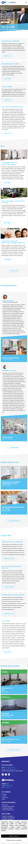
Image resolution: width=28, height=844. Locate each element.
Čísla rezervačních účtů (8, 809)
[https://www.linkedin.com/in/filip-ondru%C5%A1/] (9, 774)
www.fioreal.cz (7, 787)
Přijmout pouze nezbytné (14, 840)
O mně (4, 796)
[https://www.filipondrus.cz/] (9, 2)
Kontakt (4, 794)
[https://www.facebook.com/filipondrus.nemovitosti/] (3, 774)
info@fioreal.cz (9, 785)
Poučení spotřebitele (8, 808)
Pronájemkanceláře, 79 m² (7, 714)
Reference (5, 797)
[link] (14, 477)
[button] (25, 2)
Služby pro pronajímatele (9, 817)
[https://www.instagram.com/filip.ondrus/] (6, 774)
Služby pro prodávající (8, 816)
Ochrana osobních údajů (8, 806)
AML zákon (5, 805)
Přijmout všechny (14, 836)
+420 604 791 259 (10, 767)
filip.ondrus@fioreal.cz (10, 769)
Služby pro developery (8, 819)
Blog (4, 799)
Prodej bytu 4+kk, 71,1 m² (10, 739)
